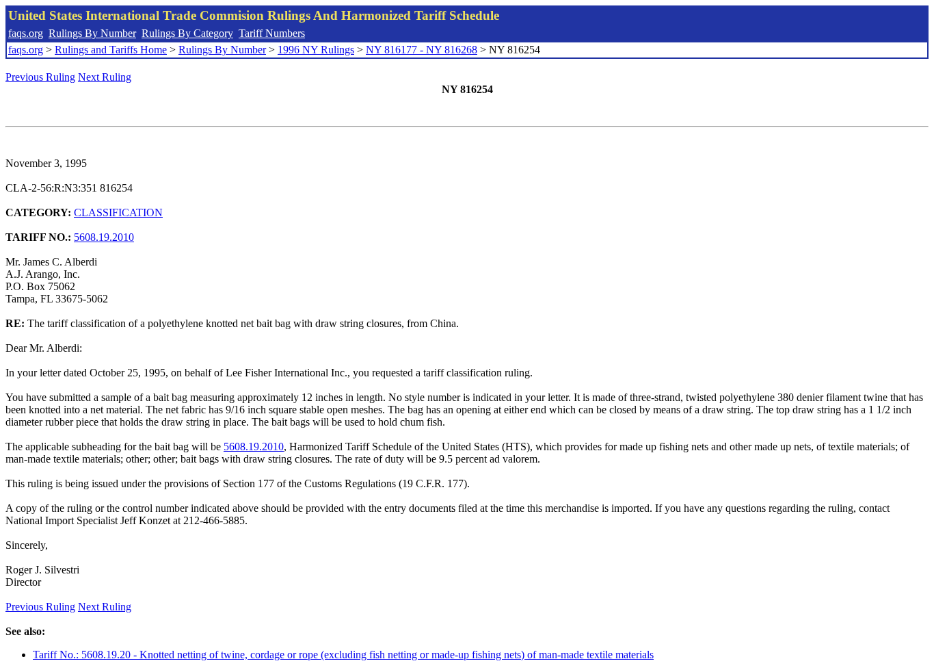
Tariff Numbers (272, 33)
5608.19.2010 (104, 237)
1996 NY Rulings (316, 49)
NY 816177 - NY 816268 (421, 49)
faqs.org (25, 33)
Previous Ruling (40, 77)
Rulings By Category (187, 33)
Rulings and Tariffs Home (111, 49)
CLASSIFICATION (118, 212)
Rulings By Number (92, 33)
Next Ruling (104, 77)
